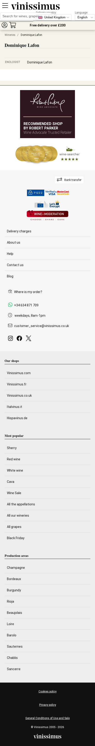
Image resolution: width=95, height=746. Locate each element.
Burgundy (14, 590)
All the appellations (21, 504)
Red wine (13, 459)
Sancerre (14, 669)
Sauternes (15, 646)
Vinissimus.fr (17, 384)
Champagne (16, 567)
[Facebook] (20, 340)
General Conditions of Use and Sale (47, 718)
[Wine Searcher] (47, 154)
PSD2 (38, 192)
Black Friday (15, 538)
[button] (4, 25)
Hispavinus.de (17, 418)
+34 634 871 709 (26, 305)
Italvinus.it (14, 407)
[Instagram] (11, 340)
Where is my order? (28, 292)
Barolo (11, 635)
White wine (15, 470)
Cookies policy (47, 691)
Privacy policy (47, 704)
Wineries (10, 35)
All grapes (14, 527)
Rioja (10, 601)
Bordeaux (14, 579)
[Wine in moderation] (47, 215)
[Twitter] (29, 340)
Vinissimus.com (19, 373)
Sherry (12, 448)
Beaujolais (14, 613)
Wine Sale (14, 493)
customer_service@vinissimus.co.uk (41, 326)
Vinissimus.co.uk (19, 395)
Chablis (12, 658)
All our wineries (18, 515)
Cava (10, 482)
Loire (10, 624)
